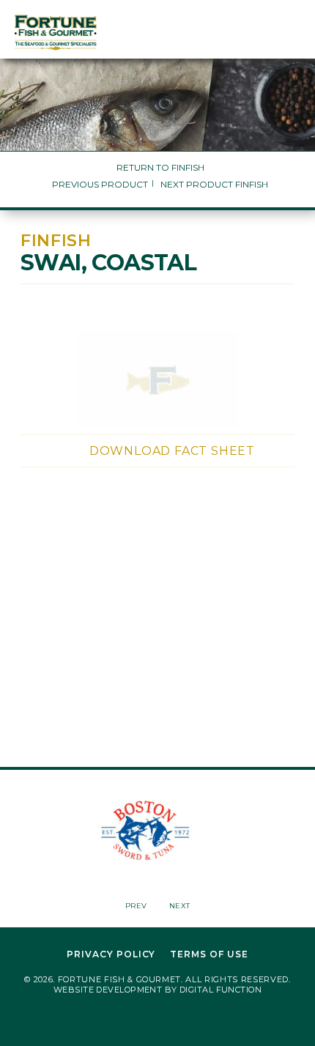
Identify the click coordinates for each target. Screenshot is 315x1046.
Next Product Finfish (214, 184)
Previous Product (100, 184)
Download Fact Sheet (172, 451)
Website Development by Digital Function (157, 989)
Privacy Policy (111, 954)
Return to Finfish (160, 167)
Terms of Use (209, 954)
